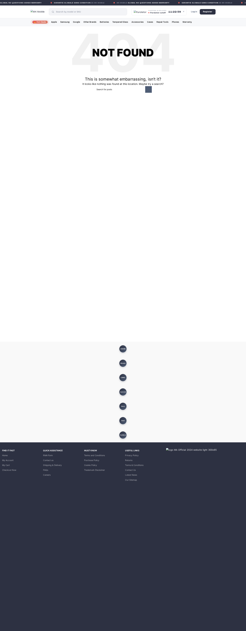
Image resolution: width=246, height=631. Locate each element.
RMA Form (48, 455)
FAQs (45, 470)
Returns (128, 460)
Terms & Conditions (134, 465)
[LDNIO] (123, 377)
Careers (47, 475)
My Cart (6, 465)
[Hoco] (123, 406)
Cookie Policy (90, 465)
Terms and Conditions (94, 455)
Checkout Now (9, 470)
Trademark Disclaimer (94, 470)
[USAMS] (123, 349)
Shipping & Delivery (52, 465)
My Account (7, 460)
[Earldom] (123, 435)
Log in (194, 11)
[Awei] (123, 420)
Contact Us (130, 470)
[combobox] (90, 11)
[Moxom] (123, 363)
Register (207, 11)
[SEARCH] (148, 89)
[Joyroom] (123, 392)
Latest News (131, 475)
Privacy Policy (131, 455)
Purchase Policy (91, 460)
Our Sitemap (131, 480)
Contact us (48, 460)
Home (5, 455)
